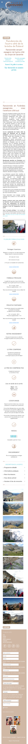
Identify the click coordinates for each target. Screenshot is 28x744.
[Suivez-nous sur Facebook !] (5, 646)
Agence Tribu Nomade (14, 740)
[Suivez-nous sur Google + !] (9, 646)
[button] (13, 495)
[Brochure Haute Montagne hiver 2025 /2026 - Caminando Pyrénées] (14, 729)
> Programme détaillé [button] (10, 467)
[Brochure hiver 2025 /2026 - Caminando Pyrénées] (10, 720)
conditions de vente (15, 196)
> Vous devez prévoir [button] (9, 478)
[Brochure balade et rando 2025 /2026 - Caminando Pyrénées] (18, 720)
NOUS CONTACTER (14, 267)
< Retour (6, 38)
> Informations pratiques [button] (10, 471)
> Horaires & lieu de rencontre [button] (12, 481)
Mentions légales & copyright (9, 737)
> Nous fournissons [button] (9, 474)
